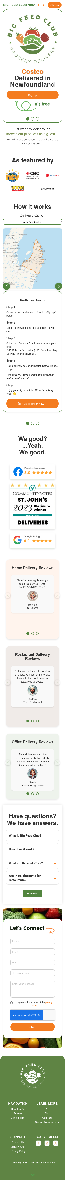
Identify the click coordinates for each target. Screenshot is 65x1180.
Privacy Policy (17, 1151)
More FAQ (32, 893)
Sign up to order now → (32, 403)
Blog (47, 1113)
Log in (41, 5)
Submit (32, 1027)
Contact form (18, 1117)
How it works (18, 1109)
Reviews (18, 1113)
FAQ (47, 1109)
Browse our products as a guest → (32, 134)
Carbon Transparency (47, 1122)
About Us (47, 1117)
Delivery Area (18, 1146)
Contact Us (18, 1142)
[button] (27, 119)
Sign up (54, 5)
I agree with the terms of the (34, 1003)
